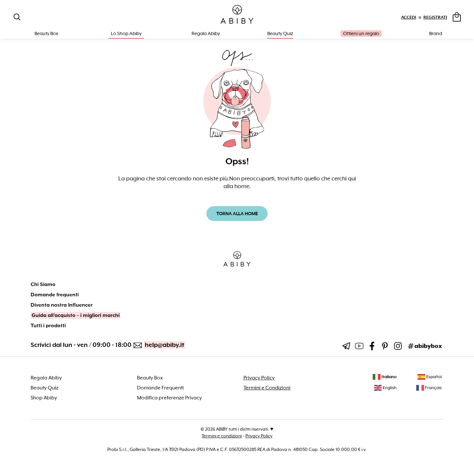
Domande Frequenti (160, 388)
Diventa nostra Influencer (62, 305)
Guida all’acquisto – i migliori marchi (76, 315)
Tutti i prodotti (48, 325)
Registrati (435, 17)
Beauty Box (150, 378)
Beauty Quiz (280, 33)
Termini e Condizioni (267, 388)
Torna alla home (237, 213)
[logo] (237, 15)
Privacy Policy (259, 378)
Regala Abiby (206, 33)
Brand (435, 33)
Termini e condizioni (222, 436)
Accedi (408, 17)
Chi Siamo (43, 284)
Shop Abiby (44, 398)
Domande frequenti (55, 295)
